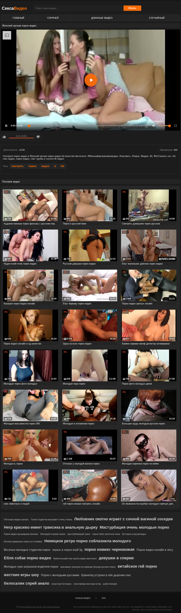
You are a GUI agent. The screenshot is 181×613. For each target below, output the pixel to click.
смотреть (17, 166)
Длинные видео (102, 17)
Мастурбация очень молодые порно (134, 527)
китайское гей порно (137, 566)
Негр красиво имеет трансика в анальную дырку (51, 527)
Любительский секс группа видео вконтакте (75, 558)
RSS (104, 598)
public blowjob (110, 584)
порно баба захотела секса (106, 534)
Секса (14, 8)
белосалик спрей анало (26, 583)
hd (62, 166)
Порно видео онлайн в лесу (155, 549)
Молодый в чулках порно (52, 534)
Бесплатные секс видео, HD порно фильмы (40, 607)
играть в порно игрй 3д (67, 549)
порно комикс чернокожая (109, 549)
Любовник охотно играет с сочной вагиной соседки (123, 519)
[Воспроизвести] (90, 80)
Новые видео (82, 598)
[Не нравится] (38, 136)
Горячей (53, 17)
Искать (132, 8)
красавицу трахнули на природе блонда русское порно (88, 567)
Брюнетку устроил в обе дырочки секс (106, 575)
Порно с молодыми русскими (60, 575)
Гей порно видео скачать (16, 519)
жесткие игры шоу (21, 575)
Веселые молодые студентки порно (27, 549)
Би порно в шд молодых (134, 534)
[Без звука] (153, 125)
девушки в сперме (116, 558)
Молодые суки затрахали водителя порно (31, 566)
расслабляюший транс (79, 534)
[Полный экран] (175, 125)
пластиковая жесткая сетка (87, 584)
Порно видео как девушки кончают (21, 534)
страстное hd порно (61, 584)
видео (45, 166)
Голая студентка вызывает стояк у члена (51, 519)
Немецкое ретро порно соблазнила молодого (87, 541)
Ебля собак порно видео (27, 558)
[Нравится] (4, 136)
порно (32, 166)
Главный (18, 17)
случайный (157, 17)
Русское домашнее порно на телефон (23, 541)
